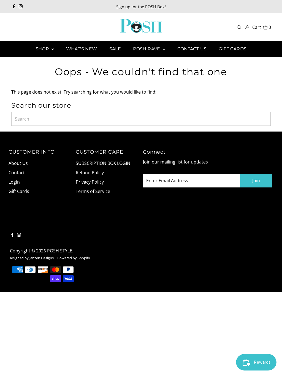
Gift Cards (19, 191)
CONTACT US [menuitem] (192, 48)
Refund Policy (90, 173)
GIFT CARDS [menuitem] (232, 48)
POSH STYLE (59, 251)
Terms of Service (93, 191)
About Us (18, 163)
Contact (17, 173)
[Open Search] (239, 27)
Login (14, 182)
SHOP (43, 48)
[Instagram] (20, 6)
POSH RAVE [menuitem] (147, 48)
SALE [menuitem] (115, 48)
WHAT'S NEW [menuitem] (81, 48)
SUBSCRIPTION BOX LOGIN (103, 163)
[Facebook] (13, 6)
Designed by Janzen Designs (31, 257)
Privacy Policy (90, 182)
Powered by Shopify (73, 257)
